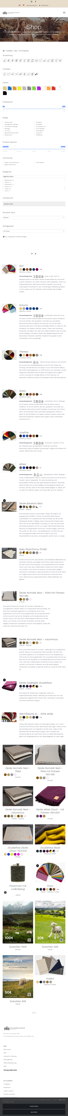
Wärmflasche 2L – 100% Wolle (36, 713)
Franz (50, 885)
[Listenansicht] (35, 253)
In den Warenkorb (13, 922)
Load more (34, 1012)
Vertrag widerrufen (10, 1070)
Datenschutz (61, 1099)
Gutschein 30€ (50, 946)
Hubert (50, 978)
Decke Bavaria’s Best (30, 503)
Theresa (23, 351)
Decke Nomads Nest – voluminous (38, 639)
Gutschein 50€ (18, 1001)
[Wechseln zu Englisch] (20, 5)
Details (9, 271)
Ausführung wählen (13, 873)
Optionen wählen (13, 755)
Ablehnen (34, 1112)
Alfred (22, 464)
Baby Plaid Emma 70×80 (33, 549)
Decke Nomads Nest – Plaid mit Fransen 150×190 (50, 771)
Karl (21, 265)
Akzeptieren (34, 1106)
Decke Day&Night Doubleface (35, 682)
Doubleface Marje (50, 847)
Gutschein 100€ (18, 946)
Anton (22, 390)
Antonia (23, 305)
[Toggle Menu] (64, 12)
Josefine (24, 432)
